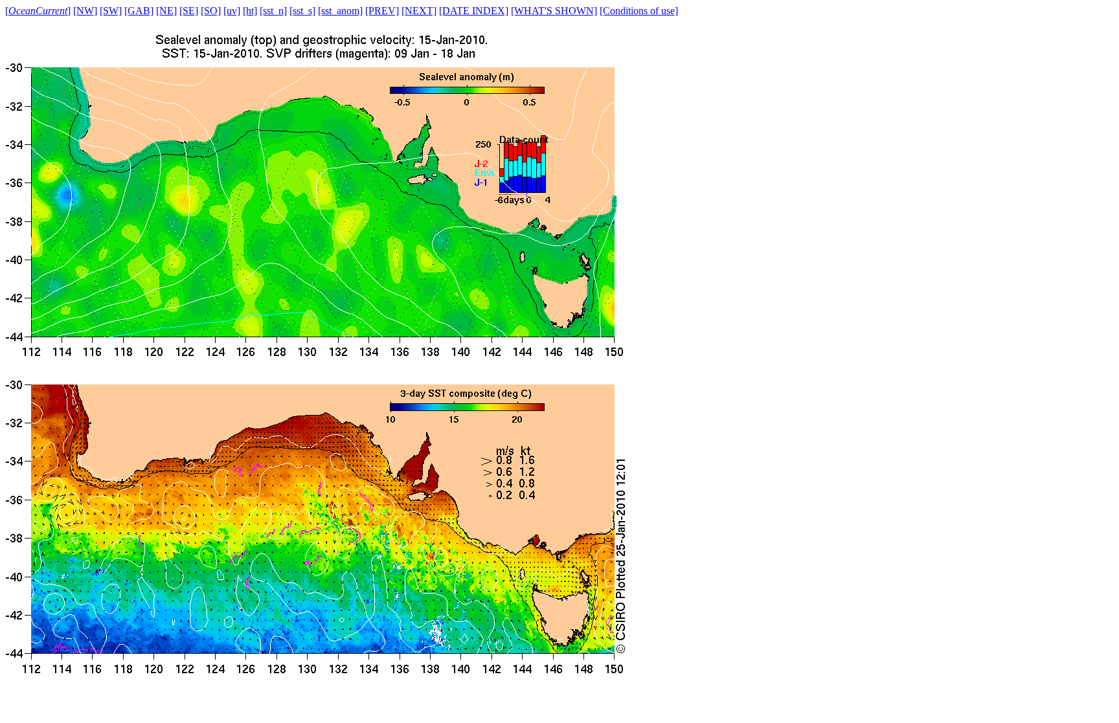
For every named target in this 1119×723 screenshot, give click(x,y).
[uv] (231, 10)
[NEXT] (418, 10)
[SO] (211, 10)
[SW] (111, 10)
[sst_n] (273, 10)
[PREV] (382, 10)
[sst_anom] (340, 10)
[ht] (250, 10)
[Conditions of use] (639, 10)
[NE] (166, 10)
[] (38, 10)
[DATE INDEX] (473, 10)
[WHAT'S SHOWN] (554, 10)
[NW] (85, 10)
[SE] (188, 10)
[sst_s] (302, 10)
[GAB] (138, 10)
